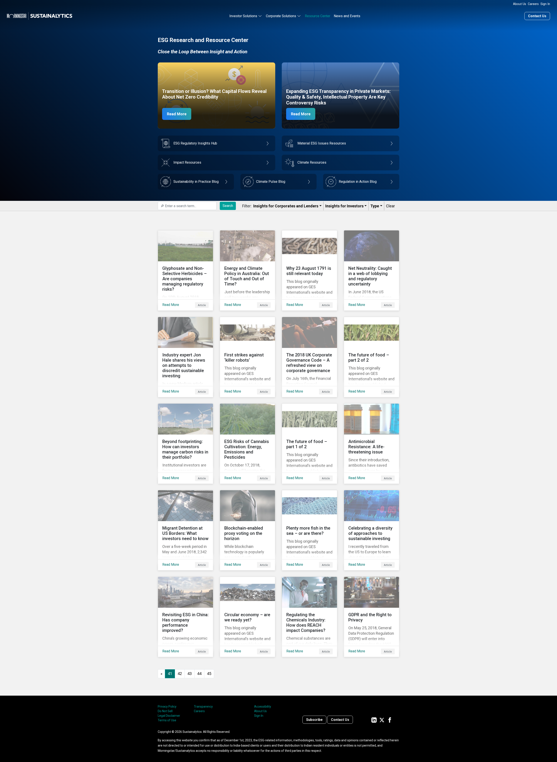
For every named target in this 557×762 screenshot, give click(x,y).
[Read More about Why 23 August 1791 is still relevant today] (309, 270)
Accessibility (262, 706)
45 (209, 673)
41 (170, 673)
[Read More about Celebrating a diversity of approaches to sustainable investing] (371, 530)
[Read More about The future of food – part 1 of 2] (309, 444)
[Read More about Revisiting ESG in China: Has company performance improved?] (185, 617)
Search (228, 206)
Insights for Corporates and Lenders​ (285, 206)
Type (374, 206)
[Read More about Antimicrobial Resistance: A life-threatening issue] (371, 444)
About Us (519, 4)
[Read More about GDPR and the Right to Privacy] (371, 617)
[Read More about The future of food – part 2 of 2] (371, 357)
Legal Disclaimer (169, 715)
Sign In (545, 4)
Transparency (203, 706)
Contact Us (537, 16)
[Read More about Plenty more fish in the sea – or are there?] (309, 530)
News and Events (347, 16)
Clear (390, 206)
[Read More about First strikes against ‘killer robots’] (247, 357)
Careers (533, 4)
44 (199, 673)
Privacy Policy (167, 706)
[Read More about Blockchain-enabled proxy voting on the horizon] (247, 530)
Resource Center (317, 16)
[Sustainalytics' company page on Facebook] (389, 720)
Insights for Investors (344, 206)
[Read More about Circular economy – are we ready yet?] (247, 617)
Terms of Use (167, 720)
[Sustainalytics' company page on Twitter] (381, 720)
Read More (176, 114)
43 (189, 673)
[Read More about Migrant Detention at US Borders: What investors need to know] (185, 530)
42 (180, 673)
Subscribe (314, 720)
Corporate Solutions (281, 16)
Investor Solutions (243, 16)
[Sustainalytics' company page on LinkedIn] (374, 720)
